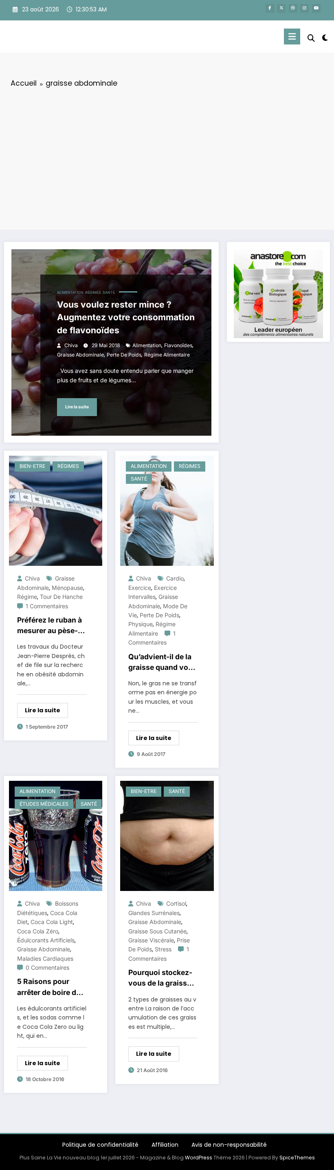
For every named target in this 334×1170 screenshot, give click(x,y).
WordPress (198, 1157)
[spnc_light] (324, 38)
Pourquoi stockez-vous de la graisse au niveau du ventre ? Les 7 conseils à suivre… (162, 978)
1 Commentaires (47, 606)
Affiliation (165, 1145)
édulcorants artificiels (46, 940)
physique (140, 623)
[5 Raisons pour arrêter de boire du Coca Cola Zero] (55, 835)
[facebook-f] (270, 8)
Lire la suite (77, 407)
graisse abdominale (80, 355)
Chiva (71, 345)
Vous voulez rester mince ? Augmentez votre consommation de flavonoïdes (126, 317)
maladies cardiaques (45, 958)
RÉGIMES (93, 292)
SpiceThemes (297, 1157)
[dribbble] (293, 8)
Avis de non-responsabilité (229, 1145)
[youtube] (316, 8)
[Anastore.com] (278, 293)
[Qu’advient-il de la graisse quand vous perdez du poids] (166, 510)
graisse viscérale (151, 940)
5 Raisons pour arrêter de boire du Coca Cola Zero (49, 987)
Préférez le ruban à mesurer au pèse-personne (49, 626)
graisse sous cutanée (157, 931)
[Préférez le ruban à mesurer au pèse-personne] (55, 510)
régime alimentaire (167, 355)
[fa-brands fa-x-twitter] (281, 8)
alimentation (146, 345)
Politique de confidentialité (100, 1145)
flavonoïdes (178, 345)
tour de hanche (61, 596)
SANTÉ (109, 292)
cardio (175, 578)
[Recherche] (311, 38)
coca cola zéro (37, 931)
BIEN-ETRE (32, 466)
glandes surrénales (154, 912)
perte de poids (124, 355)
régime (27, 596)
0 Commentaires (47, 967)
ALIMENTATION (70, 292)
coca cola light (52, 921)
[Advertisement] (167, 157)
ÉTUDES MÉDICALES (44, 804)
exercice (139, 587)
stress (163, 949)
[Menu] (292, 36)
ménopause (67, 587)
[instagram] (304, 8)
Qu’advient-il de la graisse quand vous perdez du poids (162, 662)
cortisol (176, 903)
